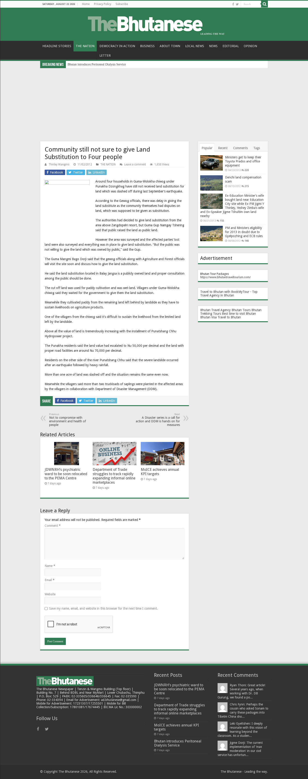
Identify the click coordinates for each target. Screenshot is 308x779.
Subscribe (122, 4)
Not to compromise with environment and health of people (67, 420)
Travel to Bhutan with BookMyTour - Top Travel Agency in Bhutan (228, 293)
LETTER (105, 55)
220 (247, 170)
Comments (240, 148)
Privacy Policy (102, 4)
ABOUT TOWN (170, 46)
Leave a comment (135, 164)
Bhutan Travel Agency (215, 310)
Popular (207, 148)
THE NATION (85, 46)
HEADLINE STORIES (56, 46)
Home (86, 4)
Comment (53, 525)
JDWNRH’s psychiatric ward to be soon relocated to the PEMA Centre (66, 473)
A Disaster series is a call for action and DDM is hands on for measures (158, 420)
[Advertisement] (154, 102)
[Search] (264, 4)
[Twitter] (237, 4)
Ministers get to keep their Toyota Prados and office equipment (243, 161)
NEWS (213, 46)
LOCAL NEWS (194, 46)
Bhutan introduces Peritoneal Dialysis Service (97, 64)
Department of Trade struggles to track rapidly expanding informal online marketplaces (114, 476)
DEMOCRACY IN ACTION (117, 46)
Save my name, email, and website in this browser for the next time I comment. (103, 608)
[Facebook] (233, 4)
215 (247, 186)
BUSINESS (147, 46)
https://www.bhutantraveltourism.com (225, 277)
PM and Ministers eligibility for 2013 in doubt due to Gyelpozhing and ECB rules (244, 232)
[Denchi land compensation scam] (211, 183)
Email (50, 580)
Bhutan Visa (208, 317)
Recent (223, 148)
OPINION (250, 46)
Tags (256, 148)
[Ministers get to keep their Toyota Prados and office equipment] (211, 163)
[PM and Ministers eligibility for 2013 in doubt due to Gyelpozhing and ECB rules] (211, 233)
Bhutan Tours (241, 310)
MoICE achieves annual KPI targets (176, 727)
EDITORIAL (231, 46)
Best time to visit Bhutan (239, 313)
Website (50, 594)
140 (247, 240)
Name (50, 566)
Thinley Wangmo (58, 164)
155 (222, 220)
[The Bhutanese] (154, 23)
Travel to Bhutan (229, 317)
